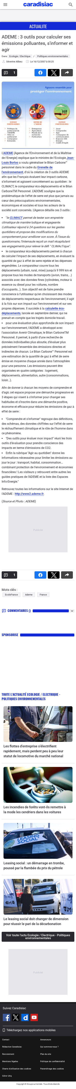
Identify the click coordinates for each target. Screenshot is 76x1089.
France (43, 594)
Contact (5, 1039)
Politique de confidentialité (52, 1061)
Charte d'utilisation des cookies (16, 1069)
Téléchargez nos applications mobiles (31, 1030)
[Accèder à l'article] (38, 724)
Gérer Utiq (7, 1076)
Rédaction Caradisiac (12, 1047)
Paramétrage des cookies (52, 1069)
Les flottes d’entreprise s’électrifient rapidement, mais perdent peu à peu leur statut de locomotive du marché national (33, 751)
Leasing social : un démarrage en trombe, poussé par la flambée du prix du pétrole (34, 865)
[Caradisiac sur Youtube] (34, 1018)
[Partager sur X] (54, 71)
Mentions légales (10, 1061)
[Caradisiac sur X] (16, 1018)
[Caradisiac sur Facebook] (7, 1018)
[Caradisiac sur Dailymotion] (25, 1018)
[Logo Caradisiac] (38, 7)
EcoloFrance (11, 594)
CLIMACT (16, 217)
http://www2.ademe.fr (29, 494)
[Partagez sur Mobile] (67, 71)
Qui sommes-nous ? (49, 1047)
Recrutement (8, 1054)
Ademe (28, 594)
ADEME (8, 153)
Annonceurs (45, 1039)
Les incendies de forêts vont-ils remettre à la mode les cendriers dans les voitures (35, 809)
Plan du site (45, 1054)
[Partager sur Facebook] (41, 71)
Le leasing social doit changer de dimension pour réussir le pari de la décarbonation (36, 921)
